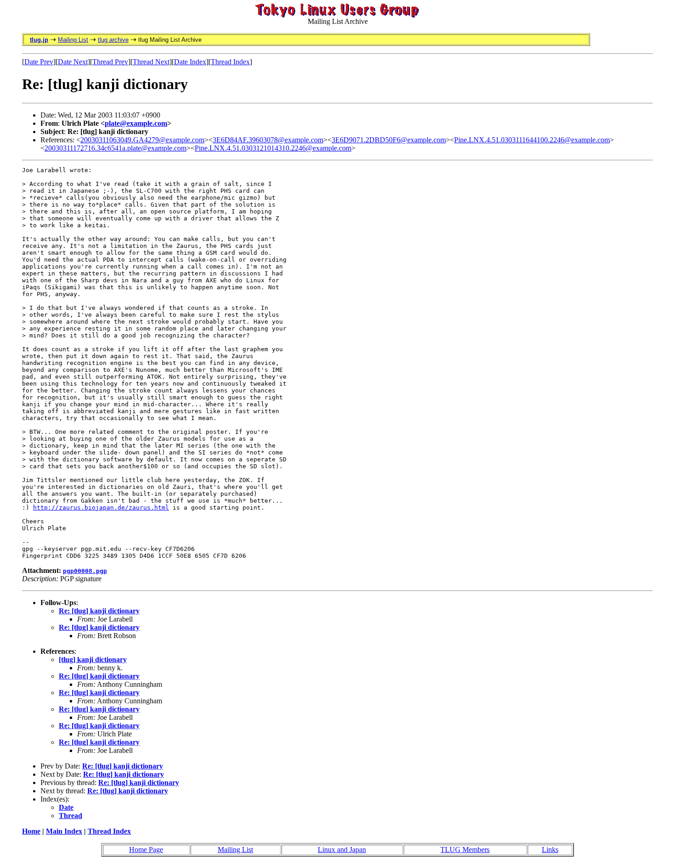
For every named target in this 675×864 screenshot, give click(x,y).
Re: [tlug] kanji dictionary (99, 611)
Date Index (190, 62)
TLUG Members (464, 849)
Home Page (146, 849)
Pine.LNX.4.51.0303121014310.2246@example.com (273, 148)
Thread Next (151, 62)
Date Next (73, 62)
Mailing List (73, 39)
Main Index (64, 831)
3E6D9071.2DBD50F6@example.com (389, 140)
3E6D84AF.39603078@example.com (268, 140)
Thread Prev (110, 62)
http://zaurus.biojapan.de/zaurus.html (101, 507)
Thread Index (230, 62)
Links (550, 849)
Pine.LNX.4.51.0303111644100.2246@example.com (532, 140)
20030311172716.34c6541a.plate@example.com (115, 148)
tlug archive (113, 39)
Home (31, 831)
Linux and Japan (342, 849)
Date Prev (38, 62)
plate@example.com (136, 123)
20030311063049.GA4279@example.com (142, 140)
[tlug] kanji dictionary (93, 659)
